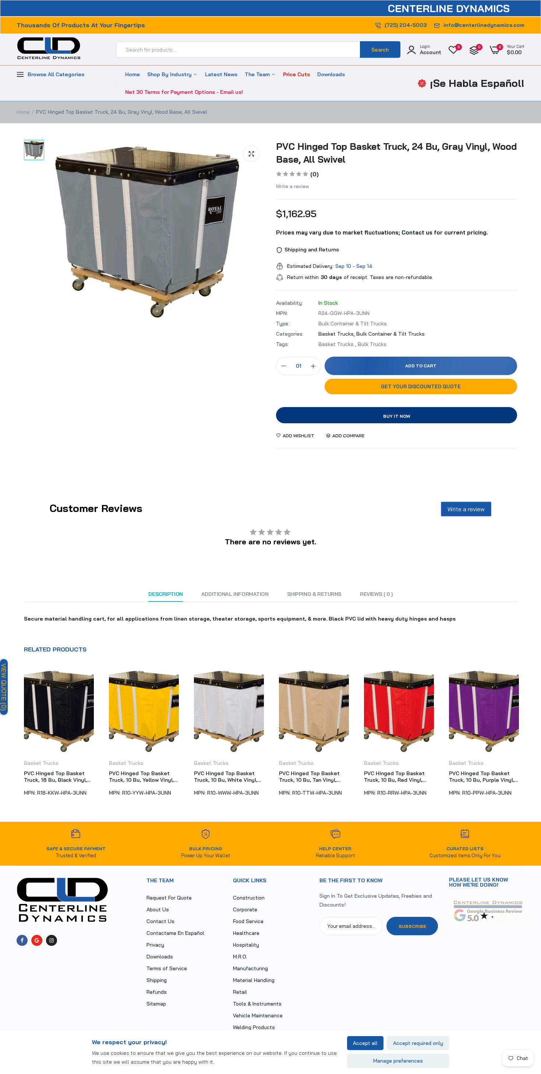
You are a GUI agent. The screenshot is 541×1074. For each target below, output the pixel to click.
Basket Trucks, (337, 334)
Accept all (365, 1043)
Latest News (221, 74)
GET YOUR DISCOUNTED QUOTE (421, 386)
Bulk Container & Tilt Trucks (390, 334)
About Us (157, 909)
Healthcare (246, 933)
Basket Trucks (41, 763)
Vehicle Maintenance (258, 1015)
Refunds (156, 992)
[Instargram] (51, 940)
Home (132, 74)
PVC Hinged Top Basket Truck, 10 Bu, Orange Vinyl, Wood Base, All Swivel (482, 776)
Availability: (289, 303)
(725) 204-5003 (406, 25)
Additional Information (235, 594)
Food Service (248, 921)
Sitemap (156, 1003)
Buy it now (396, 416)
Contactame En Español (175, 933)
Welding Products (254, 1027)
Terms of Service (166, 968)
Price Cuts (296, 74)
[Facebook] (22, 940)
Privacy (155, 944)
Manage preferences (398, 1060)
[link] (521, 1020)
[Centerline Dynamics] (49, 49)
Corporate (245, 909)
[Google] (36, 940)
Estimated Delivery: (310, 266)
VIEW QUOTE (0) (4, 686)
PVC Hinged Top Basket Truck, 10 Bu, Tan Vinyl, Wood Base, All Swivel (224, 776)
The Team (258, 74)
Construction (249, 897)
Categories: (290, 334)
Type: (282, 323)
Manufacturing (250, 968)
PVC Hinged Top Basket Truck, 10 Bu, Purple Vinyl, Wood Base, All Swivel (396, 776)
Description (165, 594)
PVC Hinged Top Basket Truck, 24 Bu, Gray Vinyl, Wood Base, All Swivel (396, 153)
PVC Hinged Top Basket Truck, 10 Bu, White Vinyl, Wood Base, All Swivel (140, 776)
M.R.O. (240, 956)
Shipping (156, 980)
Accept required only (418, 1043)
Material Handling (254, 980)
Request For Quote (169, 897)
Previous (16, 735)
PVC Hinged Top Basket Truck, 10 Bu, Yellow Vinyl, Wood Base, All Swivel (56, 776)
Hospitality (246, 944)
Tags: (282, 344)
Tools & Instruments (257, 1003)
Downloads (331, 74)
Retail (240, 992)
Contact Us (160, 921)
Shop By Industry (170, 74)
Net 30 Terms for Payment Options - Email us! (184, 92)
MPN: (282, 313)
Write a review (292, 186)
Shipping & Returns (314, 594)
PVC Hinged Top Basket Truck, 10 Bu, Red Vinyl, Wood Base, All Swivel (309, 776)
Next (524, 735)
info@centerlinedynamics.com (483, 25)
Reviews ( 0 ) (376, 594)
